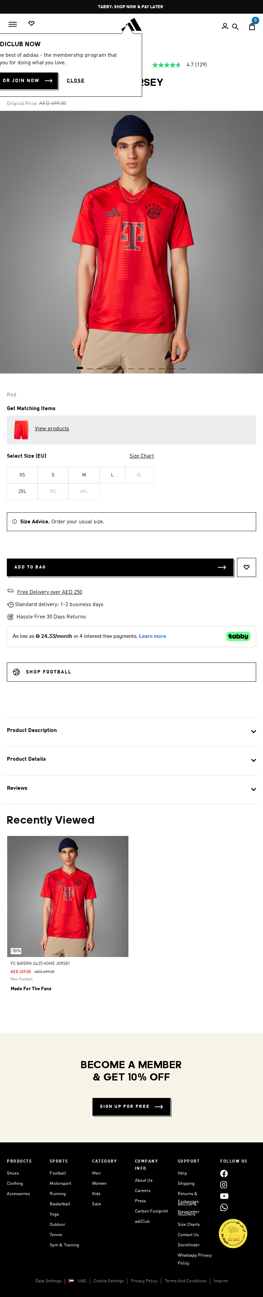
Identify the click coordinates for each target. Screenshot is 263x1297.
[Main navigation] (12, 24)
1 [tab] (80, 365)
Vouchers (186, 1214)
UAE (82, 1281)
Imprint (221, 1281)
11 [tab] (182, 365)
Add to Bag (30, 567)
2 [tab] (90, 365)
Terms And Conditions (185, 1281)
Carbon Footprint (151, 1211)
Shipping (186, 1183)
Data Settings (48, 1281)
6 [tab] (131, 365)
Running (58, 1194)
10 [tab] (172, 365)
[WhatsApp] (224, 1207)
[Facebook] (224, 1173)
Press (140, 1201)
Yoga (54, 1214)
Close (76, 80)
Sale (96, 1204)
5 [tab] (121, 365)
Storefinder (189, 1245)
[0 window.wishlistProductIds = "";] (31, 23)
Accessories (18, 1194)
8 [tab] (152, 365)
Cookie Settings (108, 1281)
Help (182, 1173)
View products (52, 429)
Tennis (56, 1235)
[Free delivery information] (10, 591)
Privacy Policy (144, 1281)
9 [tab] (162, 365)
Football (58, 1173)
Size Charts (189, 1224)
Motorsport (60, 1183)
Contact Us (188, 1235)
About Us (143, 1180)
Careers (142, 1191)
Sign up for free (125, 1106)
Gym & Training (64, 1245)
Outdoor (57, 1224)
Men (96, 1173)
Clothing (15, 1183)
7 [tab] (141, 365)
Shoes (13, 1173)
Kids (96, 1194)
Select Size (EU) (26, 456)
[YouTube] (224, 1196)
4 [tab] (111, 365)
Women (99, 1183)
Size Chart (141, 456)
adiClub (142, 1221)
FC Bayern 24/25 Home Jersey (40, 964)
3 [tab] (100, 365)
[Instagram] (223, 1184)
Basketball (60, 1204)
